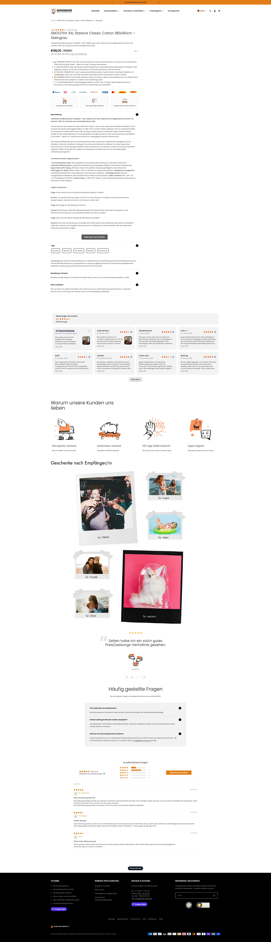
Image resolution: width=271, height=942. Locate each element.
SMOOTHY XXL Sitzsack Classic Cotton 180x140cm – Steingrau (80, 20)
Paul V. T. (184, 331)
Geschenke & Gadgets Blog (106, 893)
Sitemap (111, 919)
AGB (144, 919)
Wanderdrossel (145, 331)
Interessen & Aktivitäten (133, 11)
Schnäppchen (174, 11)
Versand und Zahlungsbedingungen (103, 898)
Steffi (57, 356)
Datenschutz (135, 919)
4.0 (53, 30)
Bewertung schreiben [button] (179, 772)
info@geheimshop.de (143, 898)
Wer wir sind (99, 890)
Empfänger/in (155, 11)
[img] (78, 790)
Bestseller (95, 11)
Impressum (152, 919)
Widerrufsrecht (122, 919)
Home (53, 20)
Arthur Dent (144, 356)
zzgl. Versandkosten (79, 54)
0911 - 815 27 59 (143, 893)
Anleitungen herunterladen (94, 237)
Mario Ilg (184, 356)
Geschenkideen (110, 11)
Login (161, 919)
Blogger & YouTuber (102, 886)
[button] (59, 347)
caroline (100, 356)
